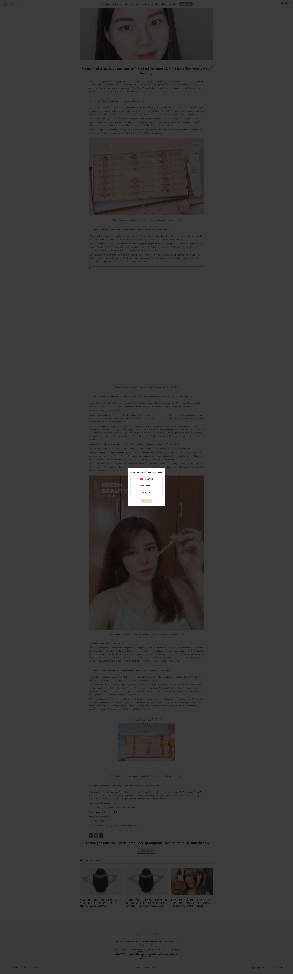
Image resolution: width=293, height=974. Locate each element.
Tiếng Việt (148, 479)
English (148, 485)
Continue (146, 501)
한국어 (148, 492)
